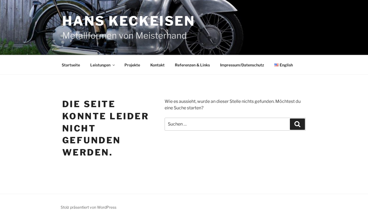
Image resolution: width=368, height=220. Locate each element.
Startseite (71, 65)
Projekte (132, 65)
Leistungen (100, 65)
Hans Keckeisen (128, 21)
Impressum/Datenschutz (242, 65)
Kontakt (157, 65)
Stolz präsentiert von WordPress (88, 207)
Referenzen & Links (192, 65)
